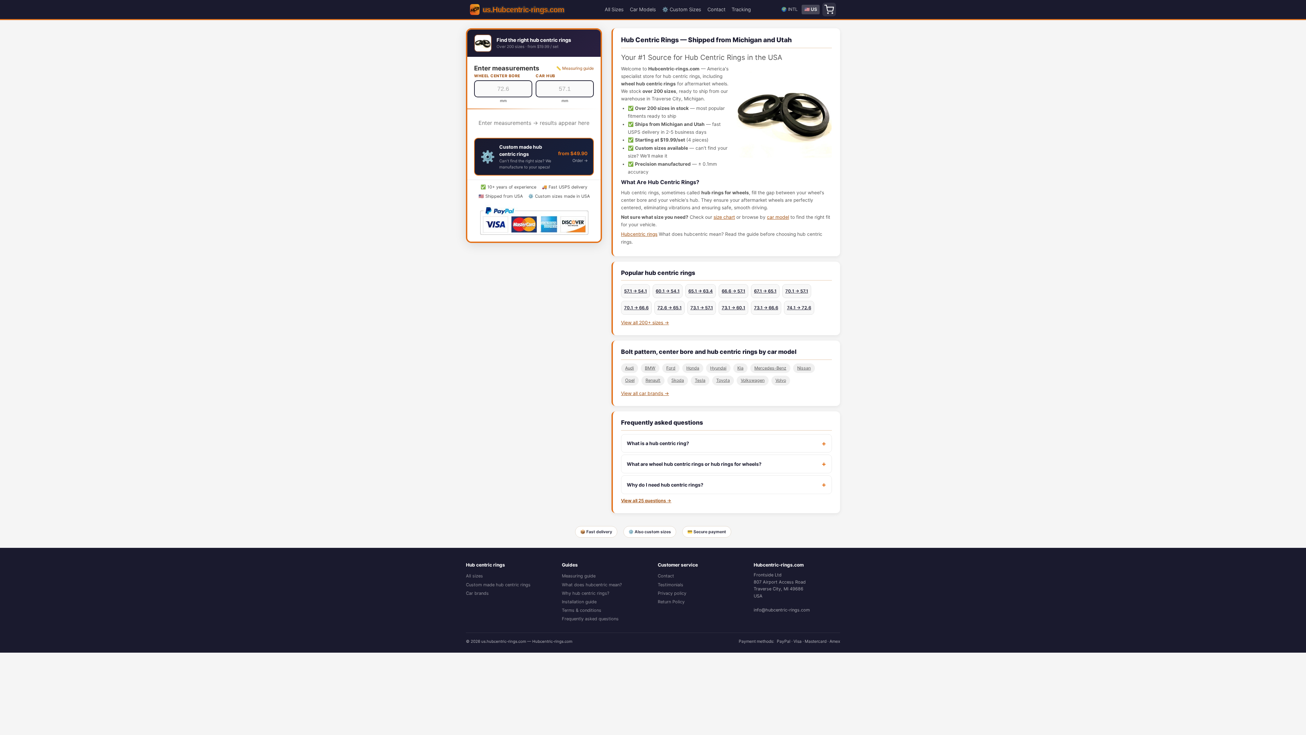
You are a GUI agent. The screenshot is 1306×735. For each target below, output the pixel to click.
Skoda (677, 380)
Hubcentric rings (639, 234)
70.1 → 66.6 (636, 307)
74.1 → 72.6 (799, 307)
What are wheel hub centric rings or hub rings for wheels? (694, 464)
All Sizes (614, 9)
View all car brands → (645, 393)
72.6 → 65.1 (669, 307)
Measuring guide (579, 575)
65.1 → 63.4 (700, 291)
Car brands (477, 593)
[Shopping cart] (829, 9)
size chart (724, 217)
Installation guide (579, 601)
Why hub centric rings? (585, 593)
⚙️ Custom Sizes (681, 9)
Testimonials (670, 584)
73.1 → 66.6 (766, 307)
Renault (653, 380)
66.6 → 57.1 (733, 291)
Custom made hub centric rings (498, 584)
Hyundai (718, 368)
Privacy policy (672, 593)
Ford (670, 368)
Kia (740, 368)
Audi (629, 368)
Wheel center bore (497, 76)
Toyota (723, 380)
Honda (692, 368)
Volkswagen (753, 380)
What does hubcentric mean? (592, 584)
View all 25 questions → (646, 500)
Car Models (643, 9)
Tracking (741, 9)
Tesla (700, 380)
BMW (650, 368)
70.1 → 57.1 (796, 291)
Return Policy (671, 601)
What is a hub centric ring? (658, 443)
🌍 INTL (789, 9)
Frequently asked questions (590, 618)
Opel (630, 380)
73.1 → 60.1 (733, 307)
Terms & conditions (581, 610)
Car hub (545, 76)
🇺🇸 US (810, 9)
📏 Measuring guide (575, 68)
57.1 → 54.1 (635, 291)
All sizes (474, 575)
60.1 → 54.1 (668, 291)
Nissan (804, 368)
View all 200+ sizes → (645, 322)
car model (778, 217)
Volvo (780, 380)
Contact (716, 9)
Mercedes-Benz (770, 368)
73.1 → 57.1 (701, 307)
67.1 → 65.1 (765, 291)
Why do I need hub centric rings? (665, 485)
